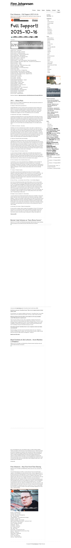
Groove (35, 468)
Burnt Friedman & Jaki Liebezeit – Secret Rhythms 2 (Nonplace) (26, 340)
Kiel (55, 139)
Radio (28, 223)
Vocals (32, 223)
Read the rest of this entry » (15, 334)
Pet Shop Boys (49, 145)
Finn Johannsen (22, 4)
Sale (58, 10)
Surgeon (15, 103)
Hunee (47, 139)
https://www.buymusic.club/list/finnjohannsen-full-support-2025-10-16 (30, 95)
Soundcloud (49, 69)
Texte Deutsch (49, 30)
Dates (43, 10)
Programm (49, 150)
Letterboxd (49, 51)
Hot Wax (58, 138)
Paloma (48, 60)
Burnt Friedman (32, 343)
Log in (48, 122)
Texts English (49, 32)
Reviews (28, 102)
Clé (47, 131)
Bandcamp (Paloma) (50, 39)
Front (48, 137)
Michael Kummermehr (52, 142)
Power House (55, 149)
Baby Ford (31, 16)
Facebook (49, 45)
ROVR (56, 153)
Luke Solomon (21, 223)
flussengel (49, 104)
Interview (12, 223)
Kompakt (14, 344)
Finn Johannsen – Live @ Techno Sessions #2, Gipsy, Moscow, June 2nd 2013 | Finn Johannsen (53, 116)
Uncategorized (49, 33)
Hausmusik (53, 138)
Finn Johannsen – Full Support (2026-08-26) (53, 158)
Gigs (48, 20)
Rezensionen (18, 344)
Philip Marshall (49, 63)
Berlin (56, 128)
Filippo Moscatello (49, 135)
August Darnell (35, 102)
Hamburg (49, 138)
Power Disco (49, 149)
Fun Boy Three (32, 468)
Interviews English (50, 23)
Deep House (54, 133)
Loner (18, 223)
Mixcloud (48, 57)
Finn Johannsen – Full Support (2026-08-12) (53, 163)
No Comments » (18, 17)
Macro (48, 24)
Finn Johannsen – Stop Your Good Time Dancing (26, 467)
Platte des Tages (50, 147)
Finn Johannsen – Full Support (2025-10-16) (24, 14)
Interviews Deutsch (50, 21)
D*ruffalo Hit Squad (52, 131)
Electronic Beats (53, 134)
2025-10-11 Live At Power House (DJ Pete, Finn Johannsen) (52, 105)
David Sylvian (36, 343)
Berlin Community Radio (51, 130)
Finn (21, 16)
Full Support (37, 16)
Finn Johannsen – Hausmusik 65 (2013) (53, 168)
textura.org (17, 103)
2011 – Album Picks (17, 100)
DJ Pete (58, 133)
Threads (48, 72)
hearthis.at (49, 48)
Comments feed (50, 125)
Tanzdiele (58, 154)
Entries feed (49, 124)
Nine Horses (25, 223)
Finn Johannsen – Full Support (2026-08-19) (53, 161)
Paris (12, 103)
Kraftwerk (58, 139)
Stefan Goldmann (51, 154)
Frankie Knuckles (55, 135)
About (38, 10)
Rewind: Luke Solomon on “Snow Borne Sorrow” (26, 220)
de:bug (39, 343)
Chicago (58, 130)
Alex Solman (50, 128)
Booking (48, 10)
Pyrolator (14, 17)
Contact (54, 10)
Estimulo (35, 16)
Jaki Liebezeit (39, 102)
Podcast (55, 147)
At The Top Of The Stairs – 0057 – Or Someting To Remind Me (53, 166)
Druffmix (48, 134)
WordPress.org (49, 127)
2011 (32, 102)
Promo (34, 10)
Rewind (30, 223)
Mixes (27, 16)
